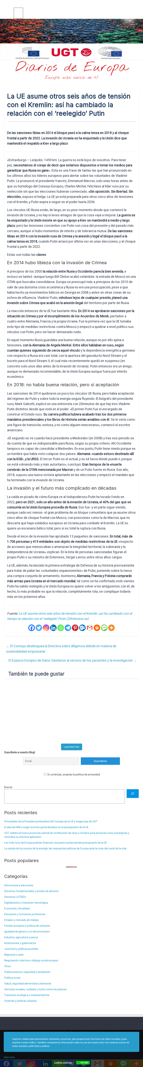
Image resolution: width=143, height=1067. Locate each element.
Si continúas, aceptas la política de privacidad (73, 774)
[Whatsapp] (60, 628)
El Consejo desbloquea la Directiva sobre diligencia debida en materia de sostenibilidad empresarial (61, 648)
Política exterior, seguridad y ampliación (27, 971)
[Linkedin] (53, 628)
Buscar (8, 787)
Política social (12, 977)
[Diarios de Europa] (9, 13)
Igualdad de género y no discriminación (27, 931)
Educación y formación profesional (24, 914)
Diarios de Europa (71, 67)
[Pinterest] (75, 628)
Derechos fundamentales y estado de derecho (31, 891)
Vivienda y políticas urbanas (20, 1000)
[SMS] (104, 628)
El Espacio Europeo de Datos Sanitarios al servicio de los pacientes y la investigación (73, 660)
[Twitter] (39, 628)
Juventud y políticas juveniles (21, 948)
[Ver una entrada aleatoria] (134, 13)
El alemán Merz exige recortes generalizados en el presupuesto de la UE (46, 827)
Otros (7, 966)
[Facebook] (31, 628)
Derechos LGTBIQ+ (15, 896)
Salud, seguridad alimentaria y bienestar (27, 983)
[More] (111, 628)
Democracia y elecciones (18, 885)
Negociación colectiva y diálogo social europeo (31, 960)
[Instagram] (46, 628)
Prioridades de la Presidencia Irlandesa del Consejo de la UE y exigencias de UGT (51, 821)
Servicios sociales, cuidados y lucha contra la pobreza (35, 989)
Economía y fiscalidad (17, 908)
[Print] (97, 628)
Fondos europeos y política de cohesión (27, 925)
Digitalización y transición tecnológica (26, 902)
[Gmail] (89, 628)
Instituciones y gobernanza (20, 943)
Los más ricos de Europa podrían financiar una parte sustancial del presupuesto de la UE (55, 842)
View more (9, 1057)
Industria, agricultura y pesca (21, 937)
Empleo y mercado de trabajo (21, 920)
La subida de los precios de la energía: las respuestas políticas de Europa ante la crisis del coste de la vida (65, 848)
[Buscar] (133, 793)
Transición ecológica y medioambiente (26, 995)
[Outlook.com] (82, 628)
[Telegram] (68, 628)
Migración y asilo (14, 954)
